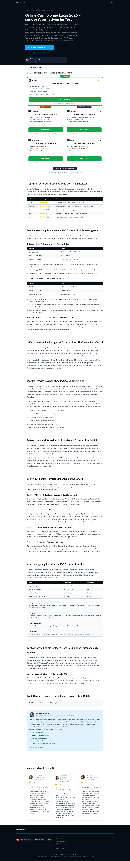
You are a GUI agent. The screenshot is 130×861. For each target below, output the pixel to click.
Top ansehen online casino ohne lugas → (40, 47)
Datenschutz (59, 838)
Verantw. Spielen (60, 848)
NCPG (49, 839)
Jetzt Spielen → (65, 99)
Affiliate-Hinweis (60, 843)
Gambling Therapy (26, 839)
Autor (112, 2)
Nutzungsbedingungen (61, 841)
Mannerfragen (22, 3)
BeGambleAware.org (78, 172)
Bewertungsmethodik (61, 846)
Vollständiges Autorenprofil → (37, 747)
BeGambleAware (39, 839)
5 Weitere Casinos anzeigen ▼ (65, 168)
